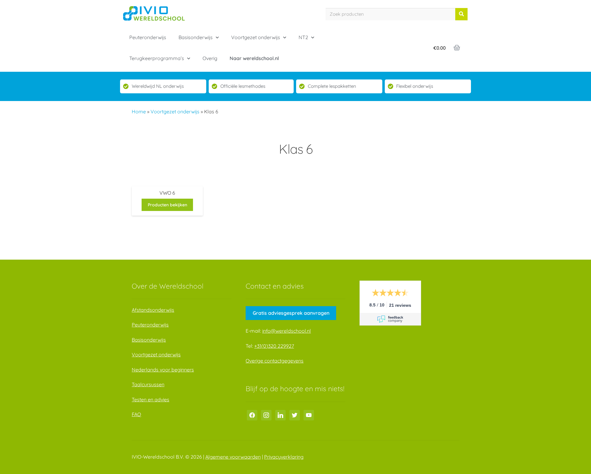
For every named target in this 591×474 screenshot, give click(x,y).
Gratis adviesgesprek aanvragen (291, 313)
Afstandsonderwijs (153, 310)
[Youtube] (309, 414)
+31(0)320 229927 (274, 346)
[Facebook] (252, 414)
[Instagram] (266, 414)
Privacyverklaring (284, 457)
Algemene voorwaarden (233, 457)
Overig (210, 58)
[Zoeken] (461, 14)
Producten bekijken (167, 205)
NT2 (303, 37)
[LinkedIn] (280, 414)
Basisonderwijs (196, 37)
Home (139, 111)
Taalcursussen (148, 384)
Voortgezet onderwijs (255, 37)
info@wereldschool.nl (286, 331)
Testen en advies (150, 399)
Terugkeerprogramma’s (156, 58)
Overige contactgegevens (275, 361)
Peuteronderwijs (147, 37)
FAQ (136, 414)
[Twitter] (294, 414)
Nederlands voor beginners (163, 370)
